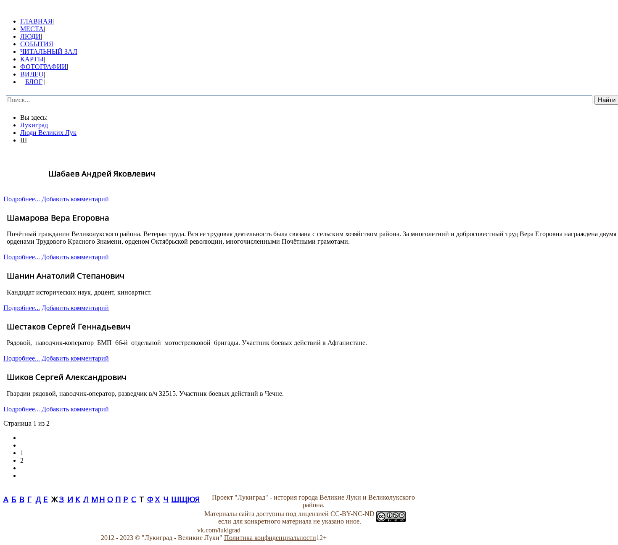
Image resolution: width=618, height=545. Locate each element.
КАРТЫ (32, 59)
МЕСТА (32, 28)
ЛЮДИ (30, 36)
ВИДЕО (32, 74)
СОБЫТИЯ (36, 43)
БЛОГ (33, 81)
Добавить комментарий (75, 199)
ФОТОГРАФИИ (43, 66)
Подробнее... (21, 199)
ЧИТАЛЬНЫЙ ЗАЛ (48, 51)
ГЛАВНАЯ (36, 21)
